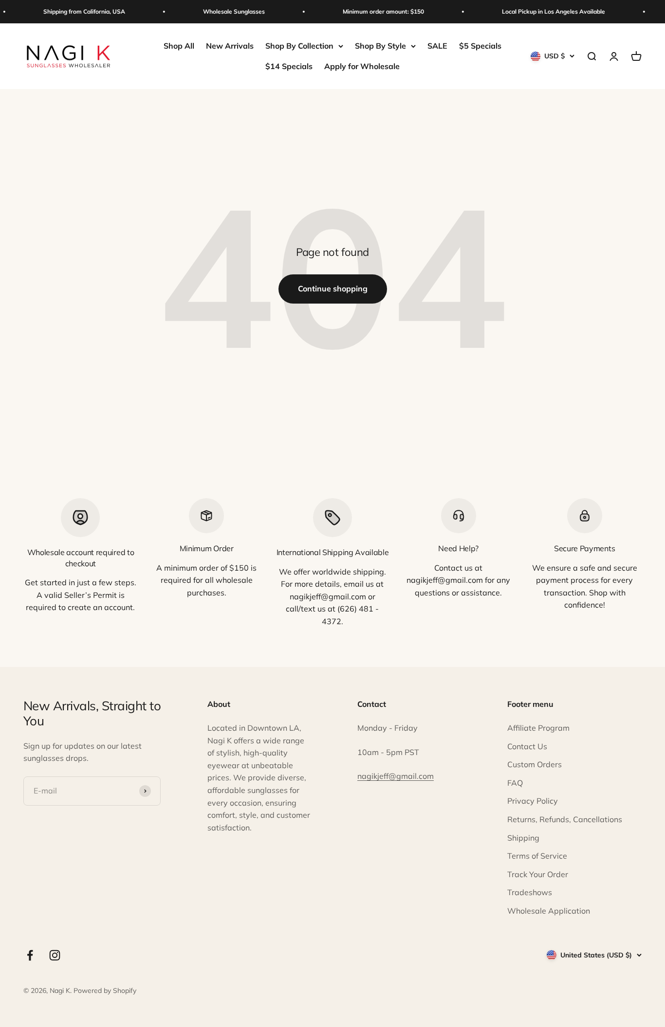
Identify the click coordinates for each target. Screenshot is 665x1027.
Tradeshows (529, 892)
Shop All (179, 46)
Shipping (523, 838)
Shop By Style (380, 46)
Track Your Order (537, 874)
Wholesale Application (548, 911)
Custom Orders (534, 764)
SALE (437, 46)
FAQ (515, 783)
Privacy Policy (532, 801)
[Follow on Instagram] (54, 955)
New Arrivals (230, 46)
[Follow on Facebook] (30, 955)
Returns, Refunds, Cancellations (564, 819)
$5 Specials (480, 46)
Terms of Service (537, 856)
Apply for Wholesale (362, 66)
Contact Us (527, 746)
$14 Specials (289, 66)
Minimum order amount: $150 (379, 11)
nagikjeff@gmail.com (395, 776)
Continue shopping (333, 288)
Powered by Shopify (105, 990)
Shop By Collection (299, 46)
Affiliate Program (538, 728)
